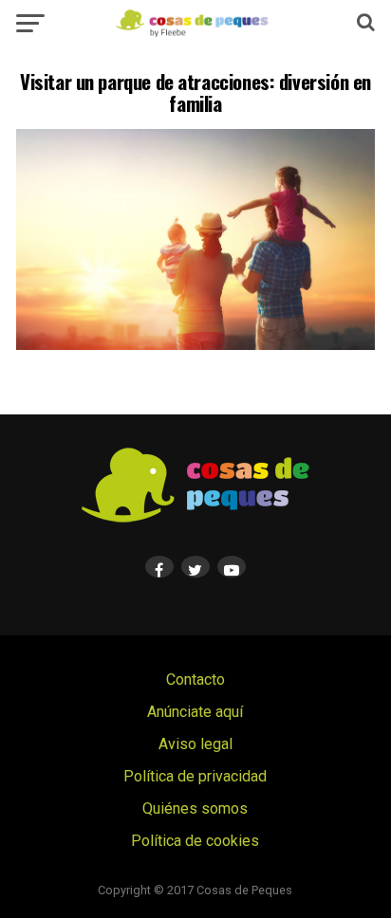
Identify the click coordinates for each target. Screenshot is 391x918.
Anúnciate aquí (195, 712)
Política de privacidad (195, 776)
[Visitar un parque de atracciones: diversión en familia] (195, 345)
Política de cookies (195, 841)
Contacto (195, 679)
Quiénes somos (195, 808)
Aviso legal (195, 744)
